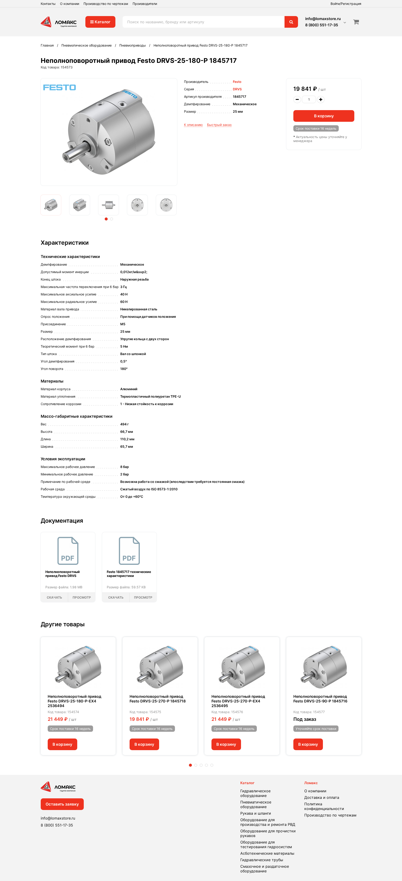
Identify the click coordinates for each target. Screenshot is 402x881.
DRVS (237, 89)
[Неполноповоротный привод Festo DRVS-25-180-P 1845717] (51, 205)
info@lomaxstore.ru (323, 18)
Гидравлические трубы (261, 859)
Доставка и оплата (321, 797)
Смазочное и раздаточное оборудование (264, 868)
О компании (69, 4)
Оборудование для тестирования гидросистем (266, 844)
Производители (145, 4)
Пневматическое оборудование (255, 804)
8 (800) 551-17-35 (321, 25)
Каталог (102, 22)
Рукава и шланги (255, 813)
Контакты (48, 4)
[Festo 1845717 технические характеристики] (129, 551)
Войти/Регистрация (346, 4)
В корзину (324, 116)
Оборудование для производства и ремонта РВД (267, 822)
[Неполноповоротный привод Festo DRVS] (68, 551)
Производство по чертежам (106, 4)
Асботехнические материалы (267, 853)
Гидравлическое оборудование (255, 793)
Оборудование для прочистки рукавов (268, 833)
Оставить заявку (62, 804)
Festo (237, 82)
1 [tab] (106, 218)
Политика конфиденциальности (324, 806)
